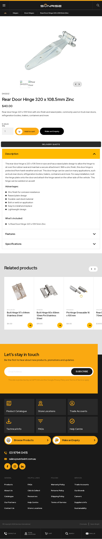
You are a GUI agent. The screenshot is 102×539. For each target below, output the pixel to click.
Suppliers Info (80, 502)
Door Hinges (29, 13)
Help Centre (33, 502)
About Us (8, 490)
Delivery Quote (51, 144)
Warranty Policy (58, 484)
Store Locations (35, 508)
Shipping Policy (57, 496)
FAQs (30, 484)
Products (8, 484)
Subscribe (82, 371)
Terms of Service (58, 502)
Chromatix (83, 524)
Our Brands (79, 490)
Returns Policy (57, 490)
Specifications (13, 243)
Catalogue (8, 496)
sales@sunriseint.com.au (22, 458)
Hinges (15, 13)
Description (11, 153)
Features (10, 233)
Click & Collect (34, 490)
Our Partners (10, 502)
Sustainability (80, 508)
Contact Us (9, 508)
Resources (32, 496)
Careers (78, 496)
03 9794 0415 (18, 453)
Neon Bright (94, 524)
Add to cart (29, 131)
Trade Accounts (81, 484)
